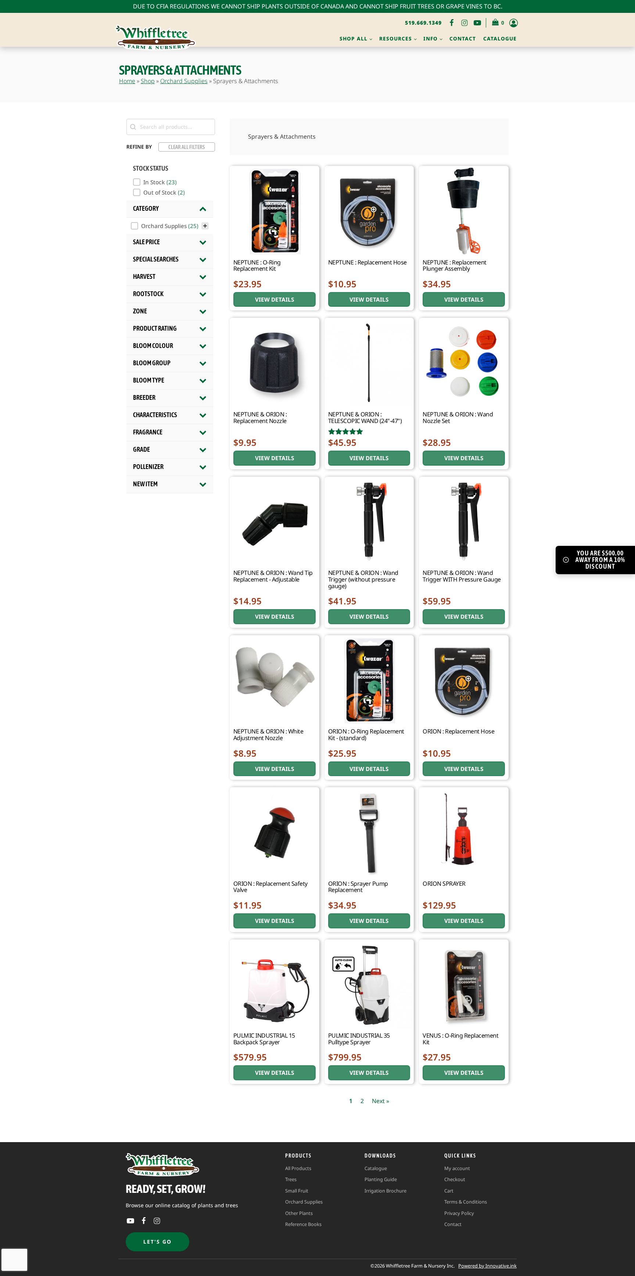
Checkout (454, 1179)
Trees (291, 1179)
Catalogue (500, 38)
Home (127, 81)
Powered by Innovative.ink (487, 1265)
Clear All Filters (186, 147)
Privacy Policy (459, 1213)
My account (457, 1168)
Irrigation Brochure (385, 1190)
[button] (170, 182)
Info (430, 38)
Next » (380, 1101)
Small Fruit (296, 1190)
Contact (462, 38)
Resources (395, 38)
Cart (448, 1190)
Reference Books (303, 1224)
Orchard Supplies (184, 81)
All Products (298, 1168)
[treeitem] (170, 226)
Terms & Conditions (465, 1201)
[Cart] (498, 23)
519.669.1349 (423, 22)
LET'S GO (157, 1241)
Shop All (353, 38)
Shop (148, 81)
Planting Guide (381, 1179)
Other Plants (299, 1213)
